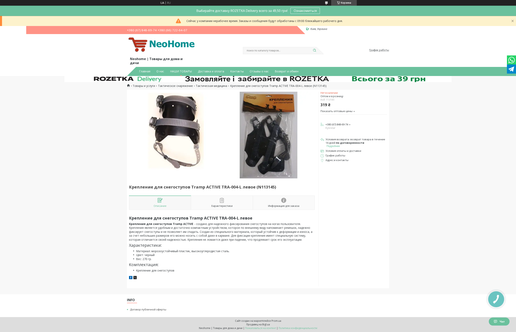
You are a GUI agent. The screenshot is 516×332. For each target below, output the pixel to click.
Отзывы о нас (259, 71)
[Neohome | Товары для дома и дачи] (162, 46)
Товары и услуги (144, 86)
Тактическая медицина (211, 86)
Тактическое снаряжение (175, 86)
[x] (135, 278)
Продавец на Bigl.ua (258, 324)
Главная (144, 71)
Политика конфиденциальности (298, 328)
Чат (502, 321)
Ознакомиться (305, 10)
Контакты (237, 71)
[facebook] (130, 278)
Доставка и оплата (211, 71)
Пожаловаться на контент (260, 328)
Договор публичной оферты (148, 309)
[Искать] (314, 50)
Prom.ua (276, 321)
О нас (160, 71)
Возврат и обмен (287, 71)
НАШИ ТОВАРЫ (181, 71)
